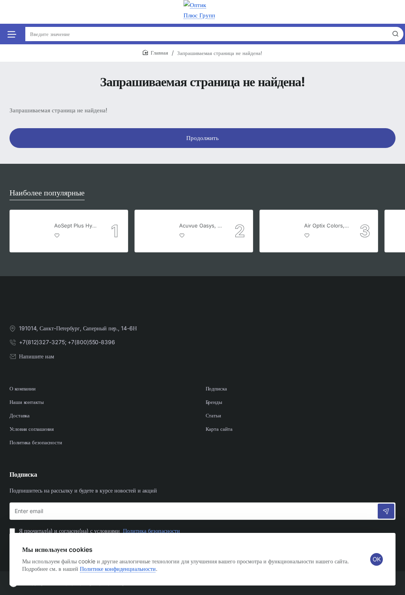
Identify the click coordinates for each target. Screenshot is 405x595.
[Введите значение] (395, 34)
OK (377, 559)
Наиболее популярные (47, 192)
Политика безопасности (151, 530)
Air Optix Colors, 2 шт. (326, 225)
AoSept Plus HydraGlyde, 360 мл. (76, 225)
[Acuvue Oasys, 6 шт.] (156, 231)
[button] (57, 235)
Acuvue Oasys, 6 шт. (201, 225)
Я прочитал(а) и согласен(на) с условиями (98, 530)
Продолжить (202, 138)
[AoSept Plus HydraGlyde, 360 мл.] (31, 231)
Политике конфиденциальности (118, 568)
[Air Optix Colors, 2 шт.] (281, 231)
